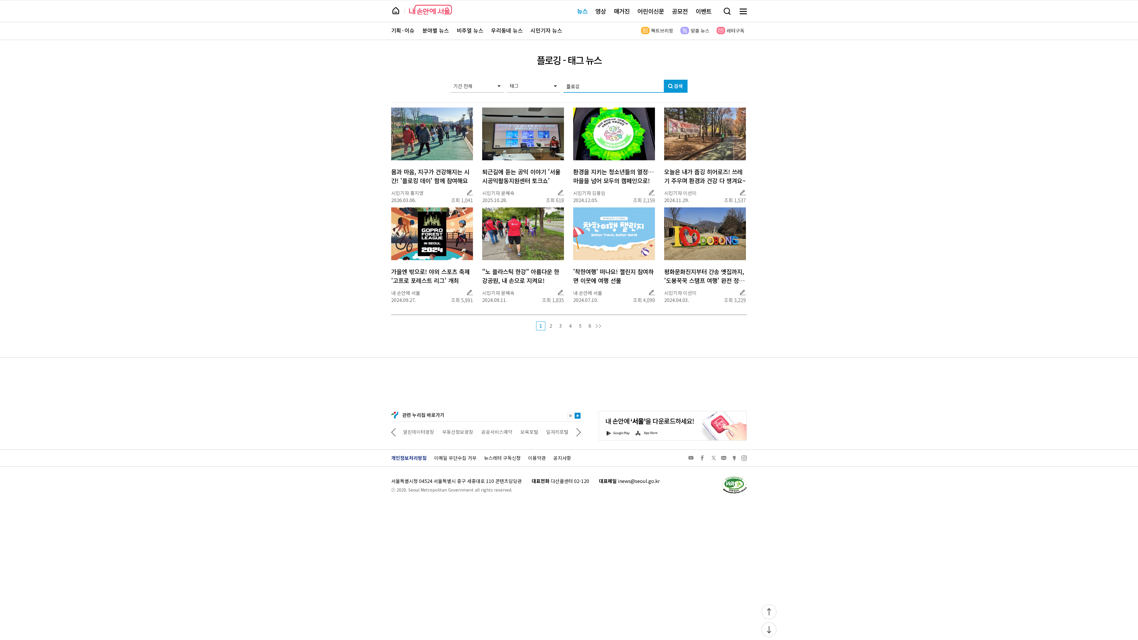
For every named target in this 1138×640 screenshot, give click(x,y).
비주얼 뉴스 (470, 30)
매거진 (622, 11)
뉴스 (582, 11)
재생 (578, 416)
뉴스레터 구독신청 (502, 457)
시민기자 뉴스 (546, 30)
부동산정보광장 (457, 431)
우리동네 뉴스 (507, 30)
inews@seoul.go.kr (639, 480)
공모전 (680, 11)
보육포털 (529, 431)
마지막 (598, 326)
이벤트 (704, 11)
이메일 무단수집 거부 (455, 457)
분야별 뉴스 (435, 30)
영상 (600, 11)
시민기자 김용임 (589, 192)
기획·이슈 (403, 30)
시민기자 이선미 (680, 192)
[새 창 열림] (734, 478)
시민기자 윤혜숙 (498, 192)
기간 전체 (462, 85)
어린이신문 (650, 11)
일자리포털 (557, 431)
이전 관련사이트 (393, 432)
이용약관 (537, 457)
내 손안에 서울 (430, 10)
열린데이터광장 (418, 431)
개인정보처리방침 (409, 457)
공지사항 (562, 457)
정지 (570, 416)
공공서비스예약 (496, 431)
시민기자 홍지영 (407, 192)
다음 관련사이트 (578, 432)
